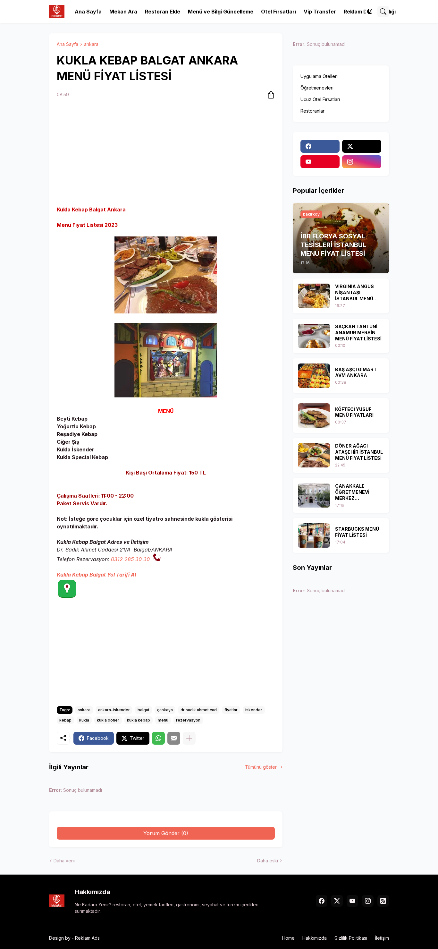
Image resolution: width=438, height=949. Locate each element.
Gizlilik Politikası (350, 938)
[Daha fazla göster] (189, 738)
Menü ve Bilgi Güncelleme (220, 11)
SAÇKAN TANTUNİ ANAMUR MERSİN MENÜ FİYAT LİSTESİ (358, 332)
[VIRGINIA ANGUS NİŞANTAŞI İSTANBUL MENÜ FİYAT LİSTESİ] (314, 296)
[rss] (383, 901)
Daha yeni (64, 860)
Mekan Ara (123, 11)
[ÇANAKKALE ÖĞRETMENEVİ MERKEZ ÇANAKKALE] (314, 495)
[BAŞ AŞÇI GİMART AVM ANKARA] (314, 375)
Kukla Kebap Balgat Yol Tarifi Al (96, 574)
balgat (143, 709)
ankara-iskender (114, 709)
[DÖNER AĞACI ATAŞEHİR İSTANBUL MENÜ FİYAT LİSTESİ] (314, 455)
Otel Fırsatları (278, 11)
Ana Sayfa (88, 11)
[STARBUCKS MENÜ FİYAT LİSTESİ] (314, 535)
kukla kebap (138, 720)
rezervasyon (188, 720)
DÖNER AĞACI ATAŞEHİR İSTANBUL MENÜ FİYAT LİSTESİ (359, 452)
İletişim (382, 938)
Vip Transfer (320, 11)
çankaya (165, 709)
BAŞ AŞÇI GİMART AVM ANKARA (356, 372)
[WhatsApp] (158, 738)
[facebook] (320, 146)
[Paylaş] (269, 94)
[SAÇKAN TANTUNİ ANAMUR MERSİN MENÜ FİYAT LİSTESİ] (314, 336)
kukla (84, 720)
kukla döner (108, 720)
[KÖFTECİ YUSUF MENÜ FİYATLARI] (314, 415)
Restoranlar (312, 111)
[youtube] (320, 161)
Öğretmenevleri (316, 87)
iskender (253, 709)
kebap (65, 720)
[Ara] (383, 11)
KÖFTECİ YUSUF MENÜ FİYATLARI (354, 412)
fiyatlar (231, 709)
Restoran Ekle (162, 11)
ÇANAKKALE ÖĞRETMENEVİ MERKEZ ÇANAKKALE (352, 492)
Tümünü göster (261, 767)
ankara (91, 44)
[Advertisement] (166, 153)
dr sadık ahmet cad (199, 709)
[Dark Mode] (370, 11)
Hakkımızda (314, 938)
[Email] (173, 738)
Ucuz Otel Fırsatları (320, 99)
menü (163, 720)
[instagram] (361, 161)
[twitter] (361, 146)
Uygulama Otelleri (319, 76)
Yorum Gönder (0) (165, 833)
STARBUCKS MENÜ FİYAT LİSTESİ (357, 532)
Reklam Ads (87, 938)
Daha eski (267, 860)
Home (288, 938)
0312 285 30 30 (130, 559)
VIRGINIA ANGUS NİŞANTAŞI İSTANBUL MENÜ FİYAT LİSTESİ (354, 293)
